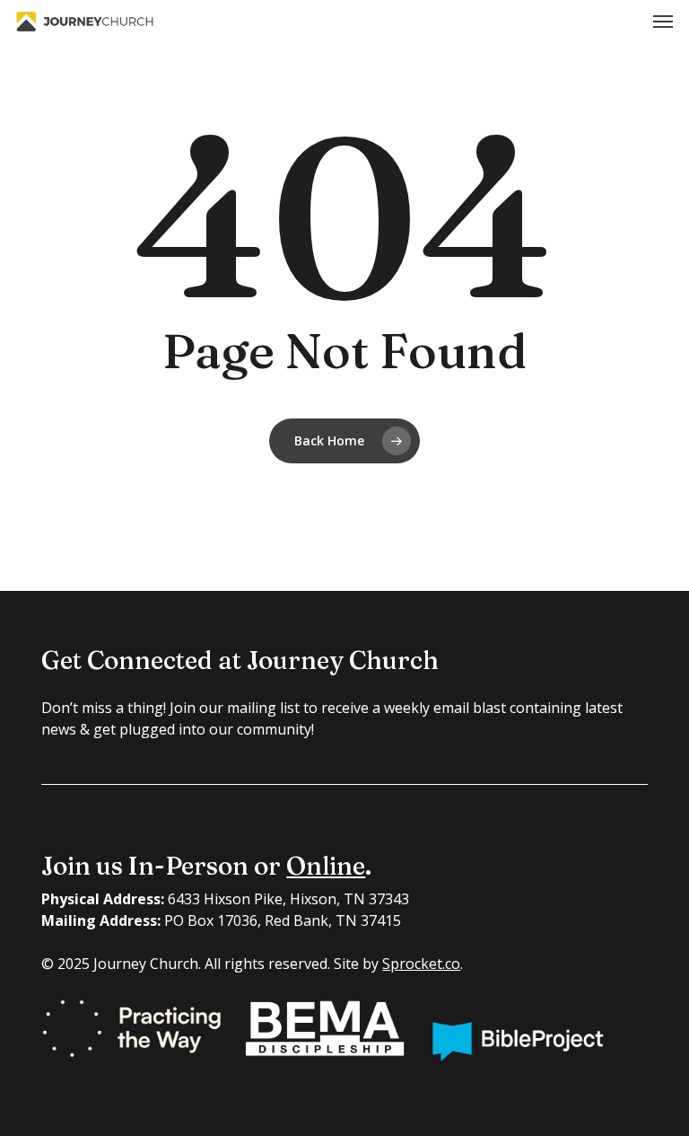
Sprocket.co (421, 963)
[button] (663, 22)
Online (325, 865)
